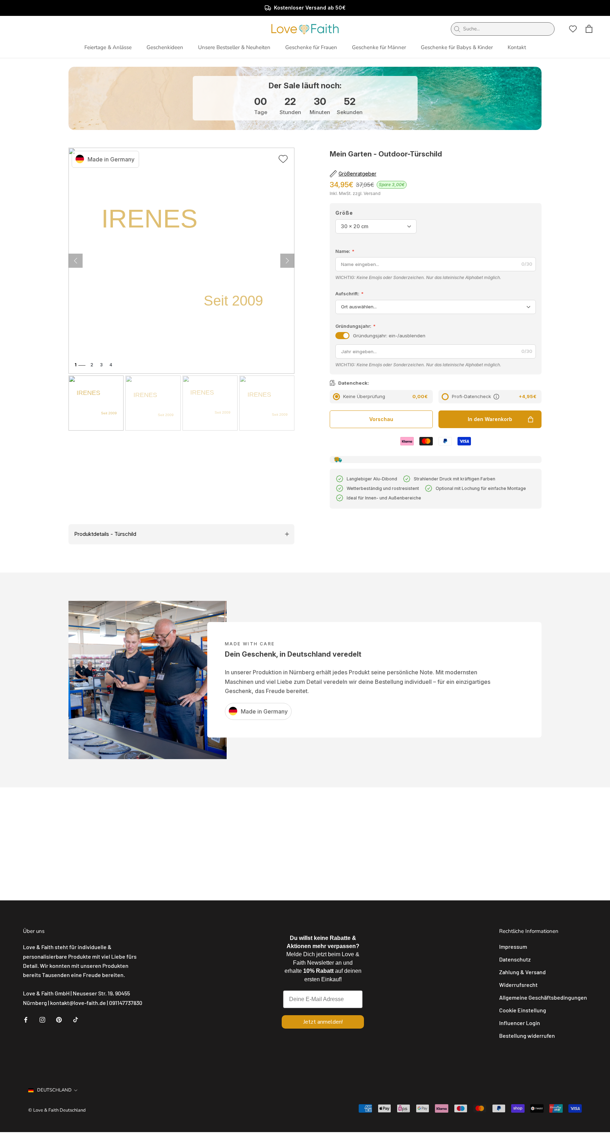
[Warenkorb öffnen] (589, 29)
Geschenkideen (164, 47)
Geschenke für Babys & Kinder (457, 47)
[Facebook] (26, 1019)
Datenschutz (515, 959)
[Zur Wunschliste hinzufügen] (283, 160)
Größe (344, 213)
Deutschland (54, 1090)
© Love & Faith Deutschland (57, 1110)
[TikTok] (75, 1019)
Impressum (513, 946)
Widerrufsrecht (518, 984)
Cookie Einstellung (522, 1010)
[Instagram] (42, 1019)
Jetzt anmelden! (323, 1022)
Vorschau (381, 419)
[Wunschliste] (573, 28)
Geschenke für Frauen (311, 47)
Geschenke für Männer (379, 47)
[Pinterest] (59, 1019)
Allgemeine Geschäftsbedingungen (543, 997)
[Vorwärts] (75, 261)
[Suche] (457, 29)
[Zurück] (287, 261)
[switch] (342, 335)
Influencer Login (519, 1022)
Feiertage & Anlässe (108, 47)
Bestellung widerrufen (527, 1035)
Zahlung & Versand (522, 972)
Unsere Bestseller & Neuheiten (234, 47)
